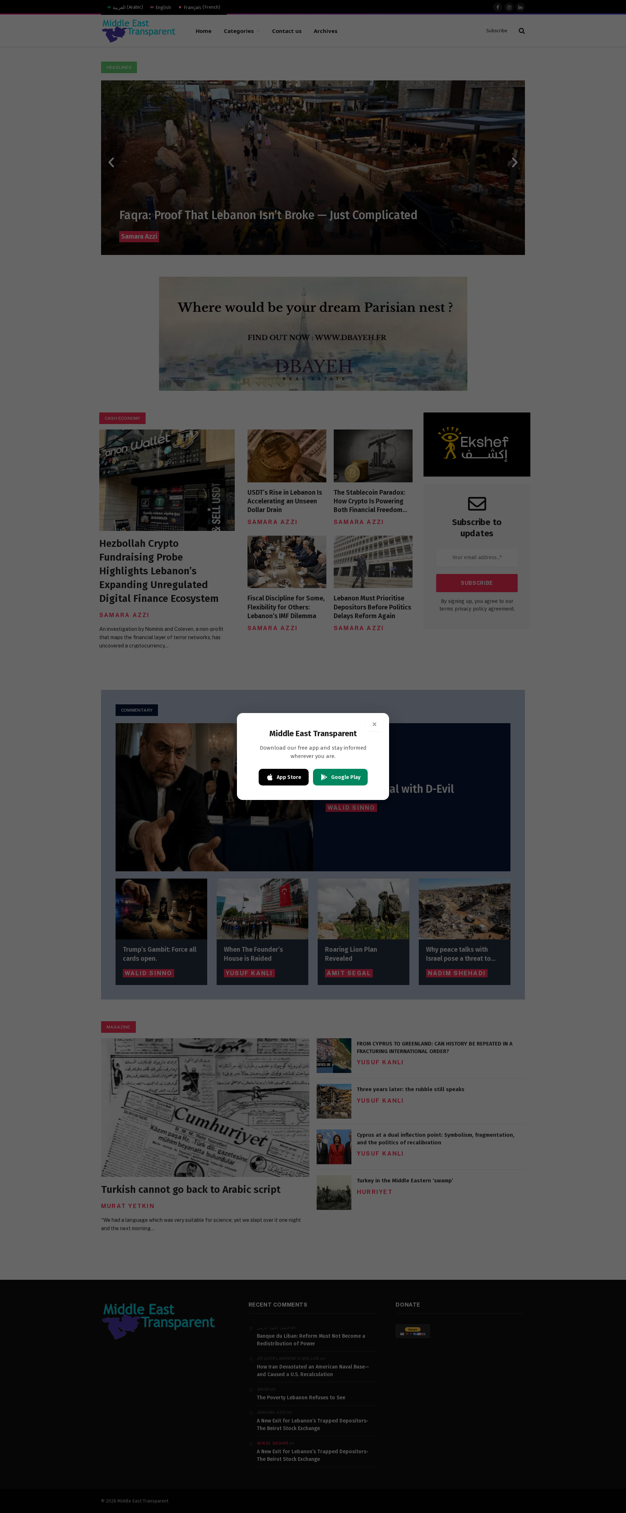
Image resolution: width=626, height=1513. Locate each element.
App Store (289, 777)
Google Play (345, 777)
